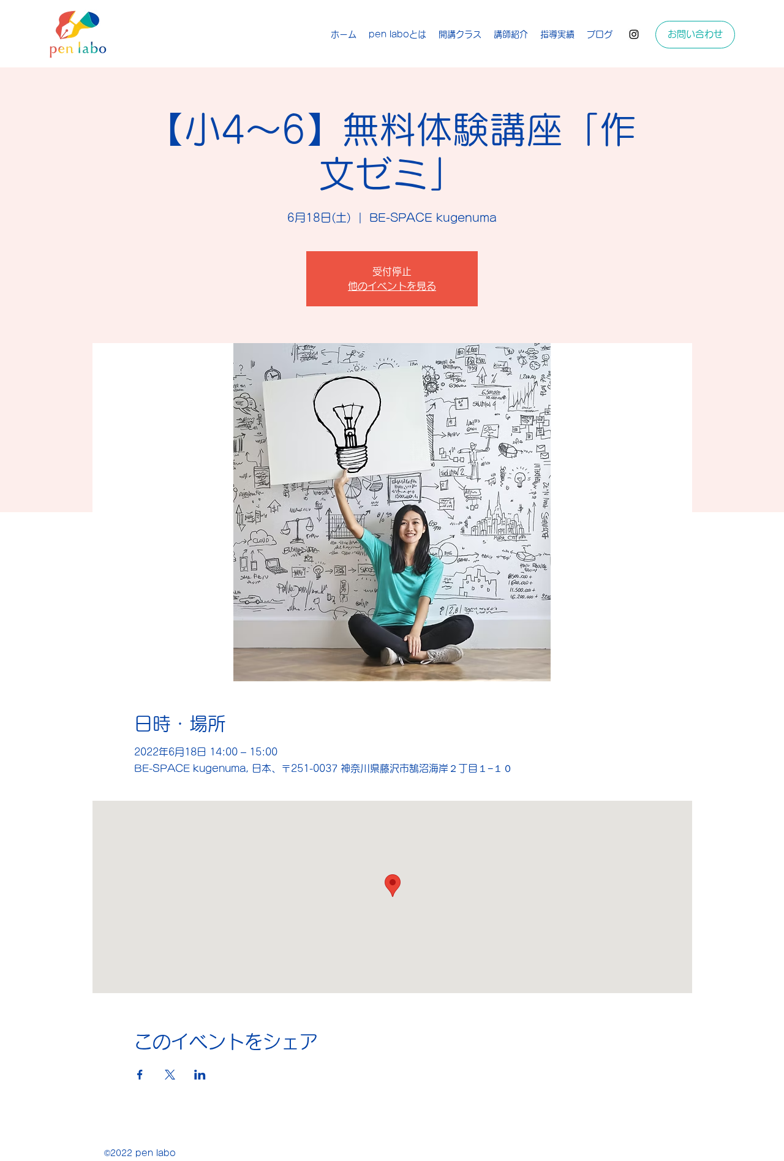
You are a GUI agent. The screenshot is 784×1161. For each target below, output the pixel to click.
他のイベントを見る (392, 286)
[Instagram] (634, 34)
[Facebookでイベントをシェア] (140, 1075)
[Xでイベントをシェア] (170, 1075)
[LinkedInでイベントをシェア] (200, 1075)
